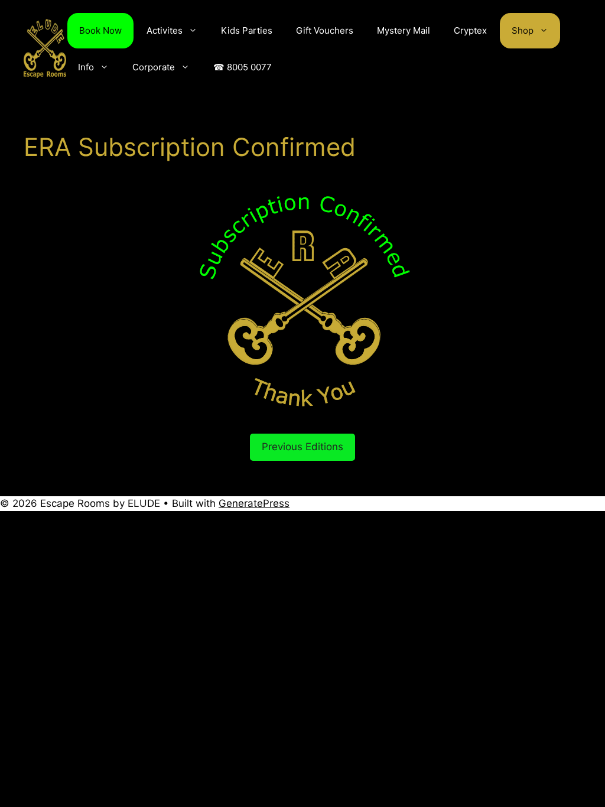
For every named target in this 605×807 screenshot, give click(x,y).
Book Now (100, 30)
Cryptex (470, 30)
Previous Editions (302, 447)
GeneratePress (254, 503)
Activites (165, 30)
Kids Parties (246, 30)
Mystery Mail (403, 30)
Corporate (153, 67)
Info (86, 67)
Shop (523, 30)
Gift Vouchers (324, 30)
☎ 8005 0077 (242, 67)
